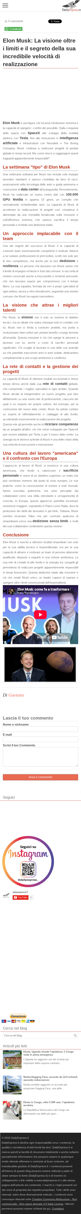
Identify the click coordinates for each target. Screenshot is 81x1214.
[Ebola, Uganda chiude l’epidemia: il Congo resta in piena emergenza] (12, 1059)
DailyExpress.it (71, 5)
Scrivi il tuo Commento (19, 745)
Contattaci (58, 1208)
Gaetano (16, 695)
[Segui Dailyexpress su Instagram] (28, 861)
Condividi (15, 29)
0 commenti (15, 21)
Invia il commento (40, 777)
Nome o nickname (16, 724)
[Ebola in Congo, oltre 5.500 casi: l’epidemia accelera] (12, 1110)
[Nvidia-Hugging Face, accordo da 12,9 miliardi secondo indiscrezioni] (12, 1085)
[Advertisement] (31, 95)
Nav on (5, 5)
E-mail (7, 734)
